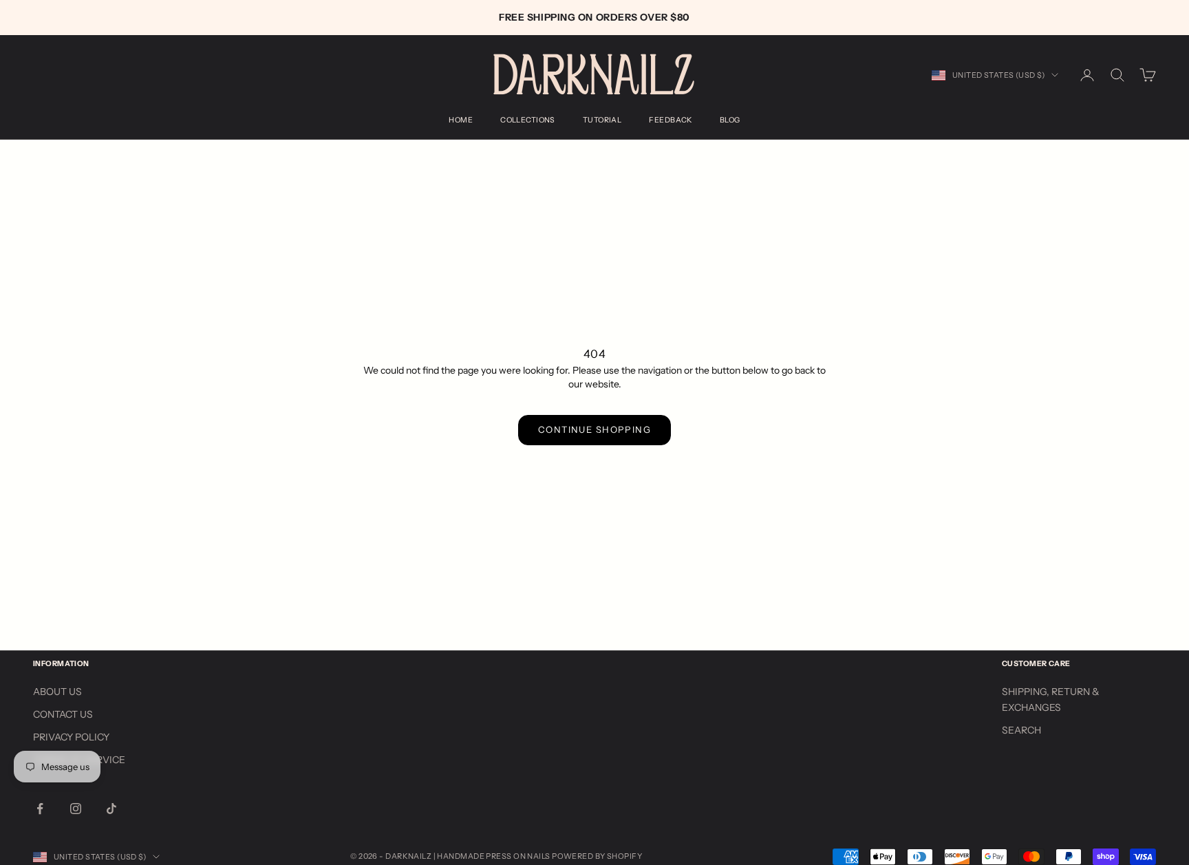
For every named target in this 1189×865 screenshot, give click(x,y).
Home (461, 120)
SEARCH (1021, 730)
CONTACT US (63, 714)
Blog (730, 120)
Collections (527, 120)
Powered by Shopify (597, 856)
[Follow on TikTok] (111, 808)
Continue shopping (594, 429)
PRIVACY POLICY (71, 737)
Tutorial (602, 120)
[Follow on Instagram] (76, 808)
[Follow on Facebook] (40, 808)
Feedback (670, 120)
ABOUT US (57, 691)
